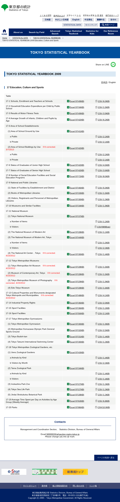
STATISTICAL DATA (72, 25)
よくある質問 (45, 15)
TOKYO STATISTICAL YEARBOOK (47, 38)
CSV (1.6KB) (104, 288)
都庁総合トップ (112, 15)
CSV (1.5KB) (104, 107)
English (75, 19)
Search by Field (36, 32)
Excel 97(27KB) (77, 384)
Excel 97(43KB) (77, 352)
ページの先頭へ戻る (105, 458)
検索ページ (109, 25)
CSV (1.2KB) (104, 221)
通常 (101, 15)
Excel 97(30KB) (77, 199)
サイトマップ (91, 25)
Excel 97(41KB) (77, 131)
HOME (4, 34)
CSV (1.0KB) (104, 243)
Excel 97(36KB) (77, 303)
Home (4, 38)
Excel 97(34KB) (77, 107)
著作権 (44, 486)
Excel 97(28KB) (77, 232)
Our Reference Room (111, 32)
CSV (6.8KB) (104, 401)
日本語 (47, 19)
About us (18, 32)
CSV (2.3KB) (104, 248)
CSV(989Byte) (103, 227)
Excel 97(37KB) (77, 216)
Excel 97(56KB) (77, 313)
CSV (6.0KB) (104, 101)
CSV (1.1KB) (104, 232)
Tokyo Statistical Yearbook (73, 32)
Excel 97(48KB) (77, 295)
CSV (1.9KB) (104, 206)
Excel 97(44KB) (77, 237)
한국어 (113, 19)
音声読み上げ (59, 16)
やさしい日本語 (61, 19)
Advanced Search (55, 32)
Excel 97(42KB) (77, 120)
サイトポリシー (29, 486)
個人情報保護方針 (60, 486)
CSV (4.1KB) (104, 295)
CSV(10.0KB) (104, 407)
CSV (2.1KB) (104, 142)
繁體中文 (101, 19)
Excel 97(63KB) (77, 401)
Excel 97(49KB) (77, 101)
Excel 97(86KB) (77, 407)
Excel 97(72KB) (77, 176)
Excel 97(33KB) (77, 193)
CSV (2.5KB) (104, 330)
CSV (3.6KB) (104, 170)
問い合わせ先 (78, 486)
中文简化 (88, 19)
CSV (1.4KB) (104, 254)
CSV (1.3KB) (104, 199)
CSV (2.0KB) (104, 303)
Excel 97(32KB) (77, 330)
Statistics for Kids (92, 32)
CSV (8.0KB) (104, 176)
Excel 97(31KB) (77, 336)
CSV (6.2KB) (104, 120)
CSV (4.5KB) (104, 165)
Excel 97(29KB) (77, 281)
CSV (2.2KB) (104, 136)
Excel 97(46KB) (77, 188)
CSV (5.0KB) (104, 188)
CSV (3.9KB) (104, 113)
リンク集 (93, 486)
